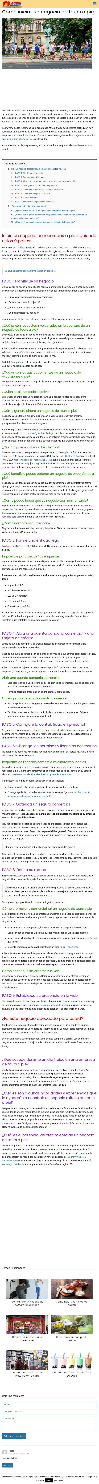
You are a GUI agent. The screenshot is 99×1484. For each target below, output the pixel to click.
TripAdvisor (72, 947)
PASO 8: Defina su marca (26, 197)
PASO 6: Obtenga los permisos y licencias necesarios (39, 189)
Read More (58, 1480)
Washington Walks (11, 1164)
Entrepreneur (17, 362)
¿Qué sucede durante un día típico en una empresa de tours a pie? (45, 210)
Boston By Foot (73, 456)
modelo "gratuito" (35, 433)
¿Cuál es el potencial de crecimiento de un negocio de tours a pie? (45, 222)
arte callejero (28, 139)
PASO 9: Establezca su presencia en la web (34, 201)
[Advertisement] (49, 91)
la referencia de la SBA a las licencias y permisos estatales (41, 774)
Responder (7, 1465)
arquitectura (10, 139)
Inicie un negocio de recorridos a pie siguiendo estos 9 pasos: (38, 169)
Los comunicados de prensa (54, 1005)
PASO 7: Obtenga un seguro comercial (32, 193)
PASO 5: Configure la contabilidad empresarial (36, 185)
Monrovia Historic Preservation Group (33, 459)
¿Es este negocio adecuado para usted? (29, 206)
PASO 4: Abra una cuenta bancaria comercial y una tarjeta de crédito (46, 181)
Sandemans (8, 1160)
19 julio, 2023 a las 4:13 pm (19, 1454)
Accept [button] (49, 1480)
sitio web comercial (15, 1001)
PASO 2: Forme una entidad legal (30, 177)
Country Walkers (76, 1156)
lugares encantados (85, 135)
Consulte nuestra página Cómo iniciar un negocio (30, 270)
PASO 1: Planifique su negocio (29, 173)
